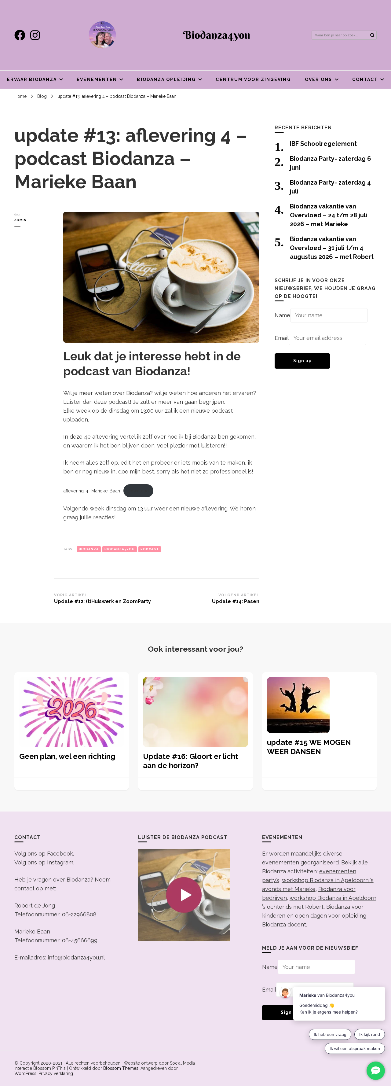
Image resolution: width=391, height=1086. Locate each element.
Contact (365, 79)
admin (20, 220)
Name (282, 315)
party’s (270, 880)
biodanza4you (119, 549)
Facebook (60, 853)
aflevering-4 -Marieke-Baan (91, 490)
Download (138, 490)
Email (282, 338)
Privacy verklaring (55, 1073)
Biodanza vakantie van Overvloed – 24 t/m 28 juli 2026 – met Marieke (328, 215)
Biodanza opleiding (166, 79)
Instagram (60, 862)
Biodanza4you (216, 35)
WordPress (25, 1073)
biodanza (89, 549)
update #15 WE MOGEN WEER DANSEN (309, 747)
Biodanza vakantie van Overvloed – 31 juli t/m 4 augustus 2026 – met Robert (332, 247)
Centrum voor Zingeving (253, 79)
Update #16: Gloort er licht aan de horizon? (190, 761)
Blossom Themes (120, 1068)
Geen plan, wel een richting (67, 756)
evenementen (337, 871)
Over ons (318, 79)
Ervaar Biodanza (32, 79)
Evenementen (97, 79)
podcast (150, 549)
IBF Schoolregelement (323, 143)
